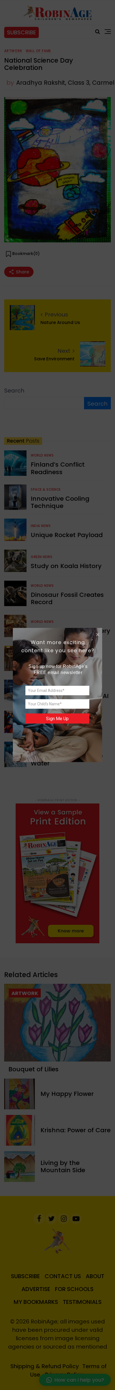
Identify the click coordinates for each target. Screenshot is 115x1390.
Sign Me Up (57, 718)
